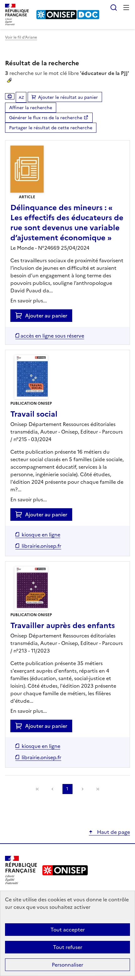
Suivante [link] (83, 789)
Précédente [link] (52, 789)
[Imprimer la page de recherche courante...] (9, 96)
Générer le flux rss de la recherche (45, 118)
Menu (126, 7)
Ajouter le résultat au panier (68, 97)
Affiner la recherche (30, 107)
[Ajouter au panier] (20, 315)
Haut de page (113, 832)
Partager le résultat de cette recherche (50, 128)
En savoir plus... (28, 300)
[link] (37, 789)
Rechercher (113, 7)
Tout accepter (68, 929)
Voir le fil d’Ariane (21, 37)
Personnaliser (67, 964)
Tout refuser (67, 947)
